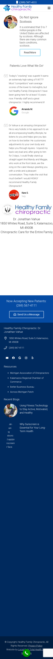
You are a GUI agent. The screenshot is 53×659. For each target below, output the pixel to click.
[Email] (7, 358)
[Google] (20, 358)
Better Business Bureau (22, 387)
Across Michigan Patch (22, 392)
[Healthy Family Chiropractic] (18, 7)
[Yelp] (32, 358)
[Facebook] (13, 358)
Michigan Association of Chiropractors (29, 373)
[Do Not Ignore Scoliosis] (10, 22)
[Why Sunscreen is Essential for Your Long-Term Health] (26, 527)
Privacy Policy (35, 645)
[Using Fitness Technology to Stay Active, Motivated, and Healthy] (26, 410)
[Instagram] (26, 358)
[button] (49, 8)
